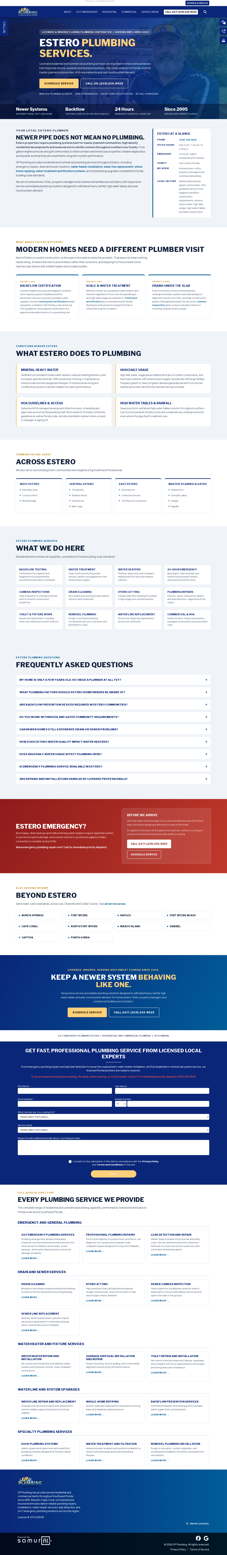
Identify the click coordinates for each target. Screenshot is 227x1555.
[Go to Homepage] (28, 12)
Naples (125, 915)
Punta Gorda (80, 937)
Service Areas (150, 12)
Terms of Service (199, 1549)
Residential (109, 12)
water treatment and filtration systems (60, 171)
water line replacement (118, 166)
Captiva (27, 937)
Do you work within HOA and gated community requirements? (69, 717)
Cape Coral (30, 926)
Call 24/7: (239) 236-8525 (149, 843)
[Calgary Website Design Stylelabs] (35, 1540)
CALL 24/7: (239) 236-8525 (181, 12)
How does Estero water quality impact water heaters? (64, 741)
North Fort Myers (84, 926)
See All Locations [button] (199, 1523)
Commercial (129, 12)
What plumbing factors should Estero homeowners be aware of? (72, 692)
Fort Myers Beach (183, 915)
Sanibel (175, 926)
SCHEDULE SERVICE (197, 3)
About (67, 12)
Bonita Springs (33, 915)
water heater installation (87, 166)
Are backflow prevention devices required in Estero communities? (73, 704)
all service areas (115, 904)
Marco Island (130, 926)
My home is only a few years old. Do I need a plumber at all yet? (70, 679)
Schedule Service (59, 83)
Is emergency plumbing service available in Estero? (60, 766)
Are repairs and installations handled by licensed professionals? (73, 778)
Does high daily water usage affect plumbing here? (60, 754)
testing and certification (53, 301)
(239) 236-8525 (188, 139)
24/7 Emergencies (87, 12)
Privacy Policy (178, 1549)
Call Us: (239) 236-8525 (104, 83)
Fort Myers (79, 915)
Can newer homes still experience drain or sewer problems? (68, 729)
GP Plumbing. (180, 1544)
